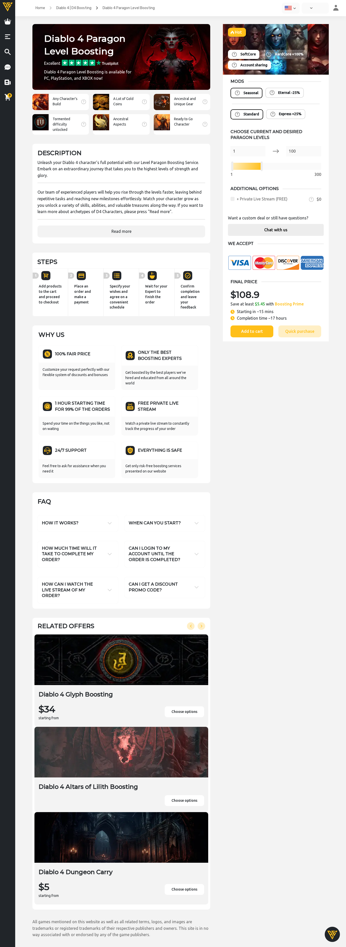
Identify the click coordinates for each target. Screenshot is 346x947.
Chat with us (275, 230)
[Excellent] (90, 62)
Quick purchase (299, 331)
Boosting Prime (289, 304)
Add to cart (252, 331)
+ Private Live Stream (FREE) (262, 199)
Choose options (184, 712)
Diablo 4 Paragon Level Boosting (129, 8)
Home (40, 8)
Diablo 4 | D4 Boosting (73, 8)
